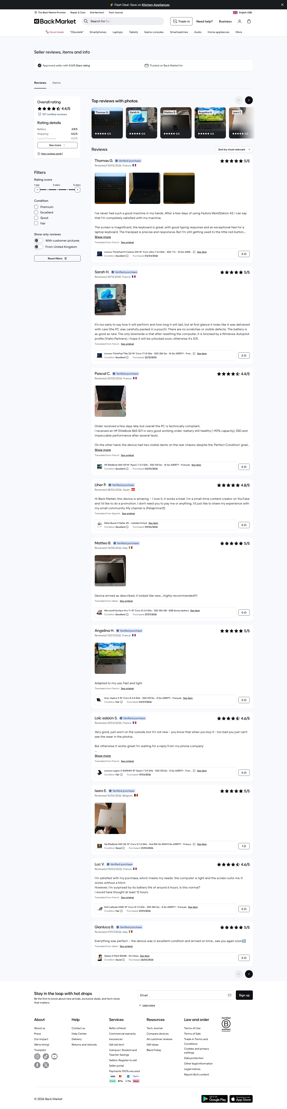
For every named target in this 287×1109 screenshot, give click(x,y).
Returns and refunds (84, 1044)
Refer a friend (117, 1028)
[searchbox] (126, 21)
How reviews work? (52, 153)
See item (202, 251)
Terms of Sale (192, 1033)
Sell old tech (116, 1044)
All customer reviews (159, 1039)
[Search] (86, 21)
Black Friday (154, 1050)
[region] (172, 123)
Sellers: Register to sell (123, 1060)
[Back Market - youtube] (54, 1056)
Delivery (77, 1039)
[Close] (282, 4)
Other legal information (198, 1063)
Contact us (78, 1028)
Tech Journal (154, 1028)
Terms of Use (192, 1028)
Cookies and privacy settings (196, 1050)
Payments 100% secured (124, 1071)
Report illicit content (196, 1074)
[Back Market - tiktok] (46, 1056)
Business (225, 21)
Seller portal (116, 1065)
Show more (103, 237)
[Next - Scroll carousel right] (249, 100)
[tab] (40, 82)
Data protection (193, 1058)
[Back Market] (55, 21)
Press (37, 1033)
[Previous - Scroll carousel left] (239, 100)
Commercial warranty (122, 1033)
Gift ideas (153, 1044)
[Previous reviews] (239, 974)
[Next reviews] (249, 974)
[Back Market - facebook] (37, 1065)
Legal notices (192, 1069)
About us (39, 1028)
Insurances (116, 1039)
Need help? (204, 21)
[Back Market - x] (46, 1065)
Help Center (79, 1033)
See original (127, 242)
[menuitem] (98, 32)
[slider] (37, 189)
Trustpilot (40, 1050)
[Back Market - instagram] (37, 1056)
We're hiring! (41, 1044)
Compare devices (158, 1033)
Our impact (41, 1039)
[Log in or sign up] (239, 21)
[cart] (249, 21)
